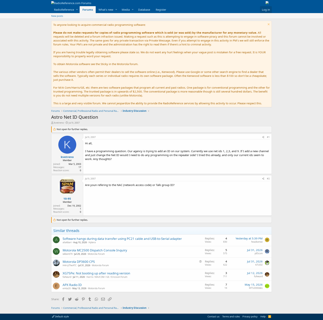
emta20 (67, 288)
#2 (268, 178)
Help (263, 316)
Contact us (213, 316)
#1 (268, 137)
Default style (61, 316)
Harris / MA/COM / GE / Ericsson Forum (107, 277)
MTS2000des (256, 288)
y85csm (259, 253)
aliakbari (67, 242)
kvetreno (59, 122)
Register (161, 9)
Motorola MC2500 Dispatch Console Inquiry (95, 250)
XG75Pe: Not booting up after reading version (96, 273)
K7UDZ (259, 264)
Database (144, 9)
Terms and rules (231, 316)
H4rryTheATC (70, 265)
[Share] (263, 137)
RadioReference (64, 9)
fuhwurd (67, 277)
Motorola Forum (96, 254)
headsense (257, 241)
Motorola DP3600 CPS (79, 261)
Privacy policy (250, 316)
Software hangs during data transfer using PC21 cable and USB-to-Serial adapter (122, 238)
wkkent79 (68, 254)
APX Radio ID (72, 285)
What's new (106, 9)
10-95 (67, 198)
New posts (57, 16)
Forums (87, 9)
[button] (77, 9)
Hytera (92, 242)
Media (126, 9)
